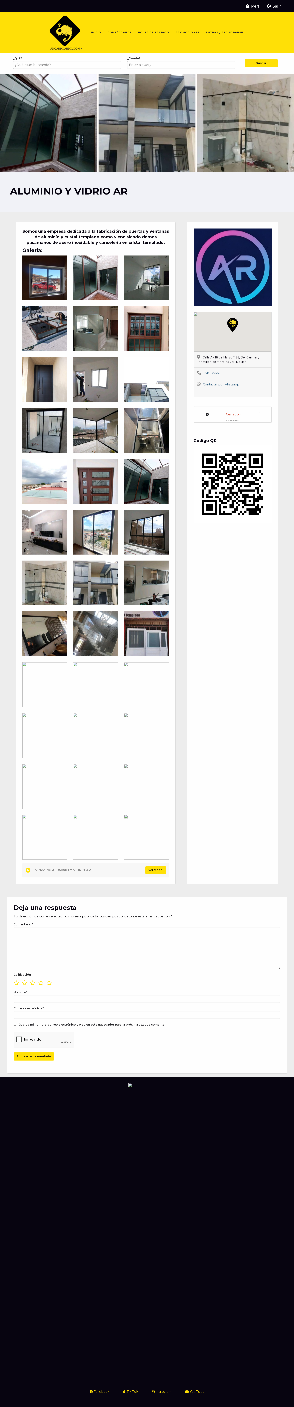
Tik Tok (132, 1392)
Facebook (101, 1392)
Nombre (20, 992)
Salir (276, 6)
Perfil (255, 6)
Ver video (155, 870)
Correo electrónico (29, 1008)
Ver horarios (232, 420)
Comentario (23, 924)
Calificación (22, 974)
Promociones (188, 32)
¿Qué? (17, 58)
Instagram (163, 1392)
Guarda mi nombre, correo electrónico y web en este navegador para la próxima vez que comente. (92, 1024)
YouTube (197, 1392)
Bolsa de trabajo (153, 32)
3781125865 (212, 373)
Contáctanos (120, 32)
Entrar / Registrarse (224, 32)
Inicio (96, 32)
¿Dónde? (133, 58)
